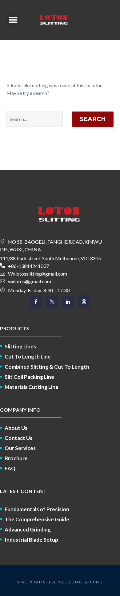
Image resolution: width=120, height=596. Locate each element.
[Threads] (84, 302)
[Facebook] (36, 302)
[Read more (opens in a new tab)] (60, 266)
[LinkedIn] (68, 302)
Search (93, 119)
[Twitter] (52, 302)
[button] (13, 20)
